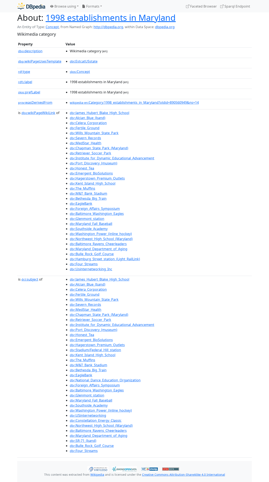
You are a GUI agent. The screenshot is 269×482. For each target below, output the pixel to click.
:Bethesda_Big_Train (88, 198)
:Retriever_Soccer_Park (90, 153)
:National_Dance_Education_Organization (105, 380)
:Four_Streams (84, 264)
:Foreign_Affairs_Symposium (95, 208)
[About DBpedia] (31, 6)
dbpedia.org (165, 27)
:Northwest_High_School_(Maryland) (101, 238)
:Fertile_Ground (84, 128)
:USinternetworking (88, 415)
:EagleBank (81, 203)
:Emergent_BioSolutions (91, 173)
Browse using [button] (65, 6)
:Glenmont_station (87, 218)
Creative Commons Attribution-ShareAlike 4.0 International (183, 475)
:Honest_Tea (82, 168)
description (30, 51)
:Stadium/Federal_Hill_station (95, 350)
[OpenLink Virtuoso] (97, 468)
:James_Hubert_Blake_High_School (99, 112)
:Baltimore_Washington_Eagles (97, 213)
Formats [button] (92, 6)
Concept (52, 27)
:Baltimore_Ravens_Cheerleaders (98, 244)
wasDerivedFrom (35, 102)
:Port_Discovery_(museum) (93, 163)
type (24, 71)
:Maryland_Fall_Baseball (91, 223)
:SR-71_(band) (83, 440)
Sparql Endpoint (237, 6)
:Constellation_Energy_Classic (95, 420)
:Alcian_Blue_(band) (87, 118)
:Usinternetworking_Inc (91, 269)
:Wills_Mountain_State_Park (94, 133)
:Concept (80, 71)
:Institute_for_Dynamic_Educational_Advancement (112, 158)
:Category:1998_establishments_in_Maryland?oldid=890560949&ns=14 (134, 102)
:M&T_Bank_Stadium (88, 193)
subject (29, 279)
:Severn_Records (85, 138)
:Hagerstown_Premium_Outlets (97, 178)
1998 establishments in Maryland (111, 17)
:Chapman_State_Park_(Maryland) (99, 148)
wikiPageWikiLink (38, 112)
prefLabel (29, 92)
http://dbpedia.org (108, 27)
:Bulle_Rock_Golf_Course (92, 254)
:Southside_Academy (89, 228)
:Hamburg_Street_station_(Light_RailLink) (105, 259)
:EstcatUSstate (84, 61)
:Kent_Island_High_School (92, 183)
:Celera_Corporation (88, 123)
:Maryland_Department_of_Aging (98, 249)
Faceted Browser (203, 6)
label (25, 82)
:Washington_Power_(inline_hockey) (101, 233)
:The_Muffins (82, 188)
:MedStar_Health (85, 143)
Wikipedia (97, 475)
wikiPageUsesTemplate (39, 61)
